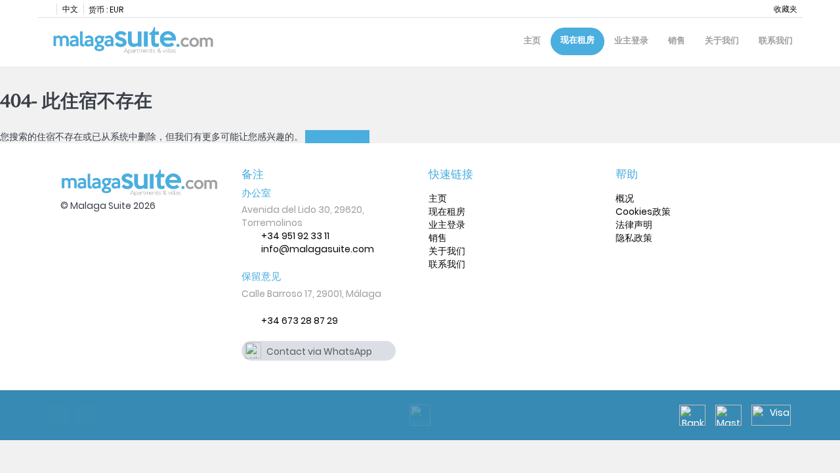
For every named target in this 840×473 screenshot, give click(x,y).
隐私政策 (634, 237)
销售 (676, 40)
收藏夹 (785, 8)
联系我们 (776, 40)
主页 (532, 40)
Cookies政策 (643, 211)
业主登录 (631, 40)
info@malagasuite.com (317, 249)
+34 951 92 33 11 (295, 235)
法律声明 (634, 224)
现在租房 (577, 40)
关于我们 (722, 40)
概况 (625, 198)
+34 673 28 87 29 (299, 320)
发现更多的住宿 (337, 136)
